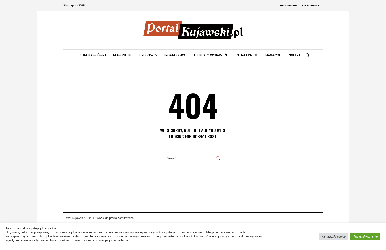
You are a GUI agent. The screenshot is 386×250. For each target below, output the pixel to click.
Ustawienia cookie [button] (334, 236)
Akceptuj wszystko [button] (365, 236)
